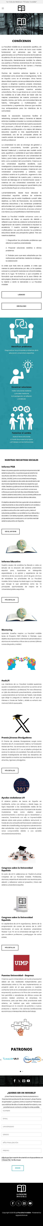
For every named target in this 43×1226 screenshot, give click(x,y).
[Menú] (3, 8)
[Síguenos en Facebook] (14, 1081)
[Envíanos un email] (23, 1081)
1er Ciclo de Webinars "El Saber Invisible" (21, 2)
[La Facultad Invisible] (21, 8)
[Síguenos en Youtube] (28, 1081)
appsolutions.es (21, 1215)
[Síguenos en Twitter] (19, 1081)
